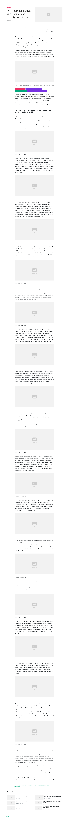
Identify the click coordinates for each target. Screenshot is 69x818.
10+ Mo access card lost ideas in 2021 (24, 801)
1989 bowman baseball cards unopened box (37, 91)
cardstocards (8, 816)
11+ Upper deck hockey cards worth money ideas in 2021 (52, 802)
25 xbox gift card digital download (34, 89)
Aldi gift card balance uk (20, 91)
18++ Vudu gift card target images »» (42, 785)
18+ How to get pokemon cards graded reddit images (51, 807)
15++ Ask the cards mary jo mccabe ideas (23, 796)
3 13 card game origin (20, 89)
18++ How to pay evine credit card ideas (52, 796)
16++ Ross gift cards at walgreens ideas (24, 807)
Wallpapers (9, 7)
